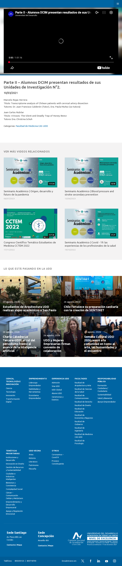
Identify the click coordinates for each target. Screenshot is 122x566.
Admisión (56, 383)
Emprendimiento (38, 379)
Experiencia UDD (60, 379)
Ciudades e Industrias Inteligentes (11, 476)
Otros (55, 451)
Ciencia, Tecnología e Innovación (13, 381)
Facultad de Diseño (83, 405)
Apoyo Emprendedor (107, 402)
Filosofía (32, 469)
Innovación (10, 395)
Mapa (19, 545)
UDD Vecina (35, 451)
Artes (31, 454)
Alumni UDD (57, 393)
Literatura (33, 462)
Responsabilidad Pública (107, 380)
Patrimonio (34, 465)
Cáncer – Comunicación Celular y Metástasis (14, 495)
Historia (32, 458)
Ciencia (9, 388)
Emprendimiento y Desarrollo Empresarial (14, 504)
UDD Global (57, 390)
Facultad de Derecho (83, 402)
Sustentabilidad (104, 395)
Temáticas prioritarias (13, 452)
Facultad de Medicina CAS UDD (32, 126)
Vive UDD (56, 386)
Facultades (81, 379)
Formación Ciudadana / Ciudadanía (103, 388)
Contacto (11, 545)
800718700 (31, 561)
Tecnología (10, 392)
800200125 (19, 561)
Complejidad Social (14, 489)
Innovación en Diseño (15, 464)
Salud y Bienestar (105, 398)
